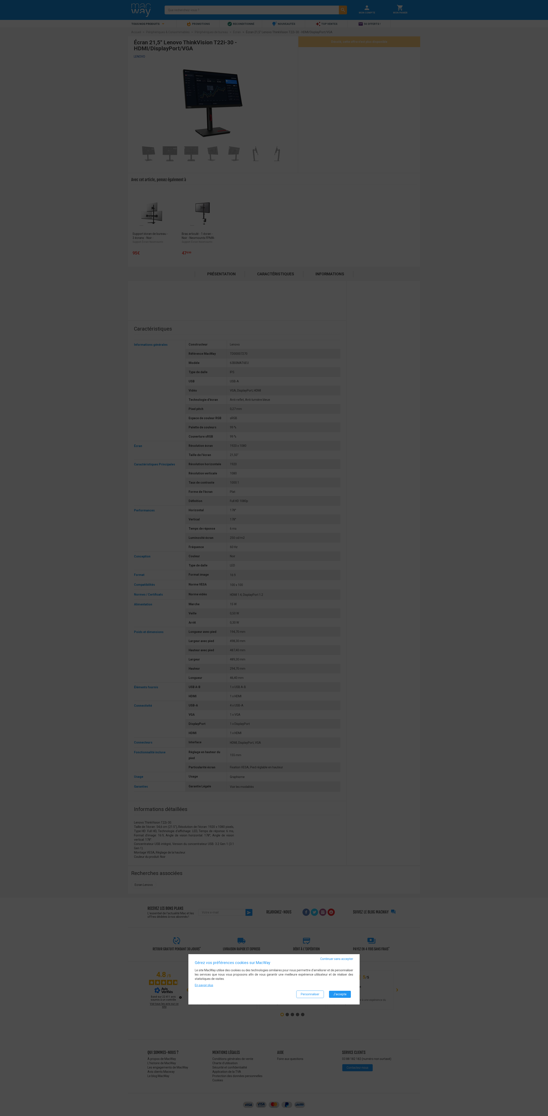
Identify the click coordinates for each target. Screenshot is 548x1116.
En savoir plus (204, 985)
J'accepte (340, 994)
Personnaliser (310, 994)
